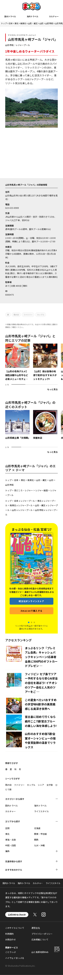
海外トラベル (32, 16)
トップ (4, 23)
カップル (40, 314)
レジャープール (23, 44)
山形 (41, 23)
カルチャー (54, 16)
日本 (11, 23)
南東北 (23, 23)
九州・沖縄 (39, 845)
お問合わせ (10, 939)
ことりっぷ (10, 951)
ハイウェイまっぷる (14, 957)
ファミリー (28, 314)
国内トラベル (10, 16)
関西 (36, 839)
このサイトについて (14, 927)
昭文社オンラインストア (31, 601)
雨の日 (16, 314)
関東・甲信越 (40, 833)
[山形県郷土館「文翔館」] (17, 425)
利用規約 (9, 933)
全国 (7, 828)
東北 (16, 23)
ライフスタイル (41, 811)
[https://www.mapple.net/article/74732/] (17, 362)
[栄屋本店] (45, 425)
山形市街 (49, 23)
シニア (41, 784)
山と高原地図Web (39, 951)
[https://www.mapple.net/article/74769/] (45, 362)
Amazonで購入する (31, 610)
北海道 (37, 828)
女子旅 (50, 784)
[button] (28, 622)
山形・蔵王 (33, 23)
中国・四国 (10, 845)
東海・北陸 (10, 839)
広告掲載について (39, 939)
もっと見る (52, 389)
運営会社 (35, 927)
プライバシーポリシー (41, 933)
